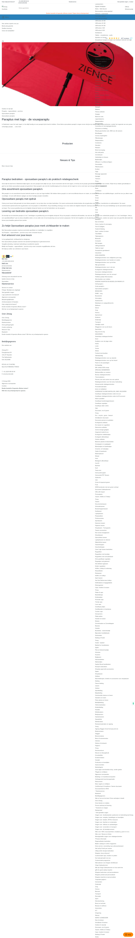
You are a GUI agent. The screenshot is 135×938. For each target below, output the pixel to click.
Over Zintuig (5, 317)
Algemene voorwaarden (9, 297)
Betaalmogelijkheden (8, 299)
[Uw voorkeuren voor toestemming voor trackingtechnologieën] (133, 703)
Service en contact (7, 287)
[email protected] (8, 374)
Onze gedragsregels (8, 325)
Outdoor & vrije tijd (7, 108)
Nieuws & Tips (6, 329)
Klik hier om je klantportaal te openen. (13, 309)
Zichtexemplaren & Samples (10, 302)
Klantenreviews (6, 322)
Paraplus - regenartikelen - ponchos (12, 111)
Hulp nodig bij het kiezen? (9, 304)
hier (78, 13)
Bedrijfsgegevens (7, 320)
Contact (131, 1)
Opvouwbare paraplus (8, 113)
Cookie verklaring (7, 327)
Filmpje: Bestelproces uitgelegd (11, 290)
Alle (3, 41)
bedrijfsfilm (11, 30)
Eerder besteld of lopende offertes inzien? (14, 306)
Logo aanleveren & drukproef (10, 294)
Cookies (4, 386)
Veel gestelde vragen (122, 1)
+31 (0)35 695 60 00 (24, 1)
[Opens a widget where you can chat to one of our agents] (128, 934)
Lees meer (18, 126)
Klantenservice (72, 1)
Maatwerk (5, 332)
